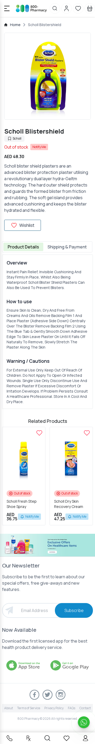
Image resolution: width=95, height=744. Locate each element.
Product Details (23, 247)
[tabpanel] (47, 331)
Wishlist (26, 225)
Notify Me (39, 147)
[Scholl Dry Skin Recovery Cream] (87, 433)
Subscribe (74, 610)
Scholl (17, 138)
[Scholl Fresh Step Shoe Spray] (39, 433)
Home (15, 24)
